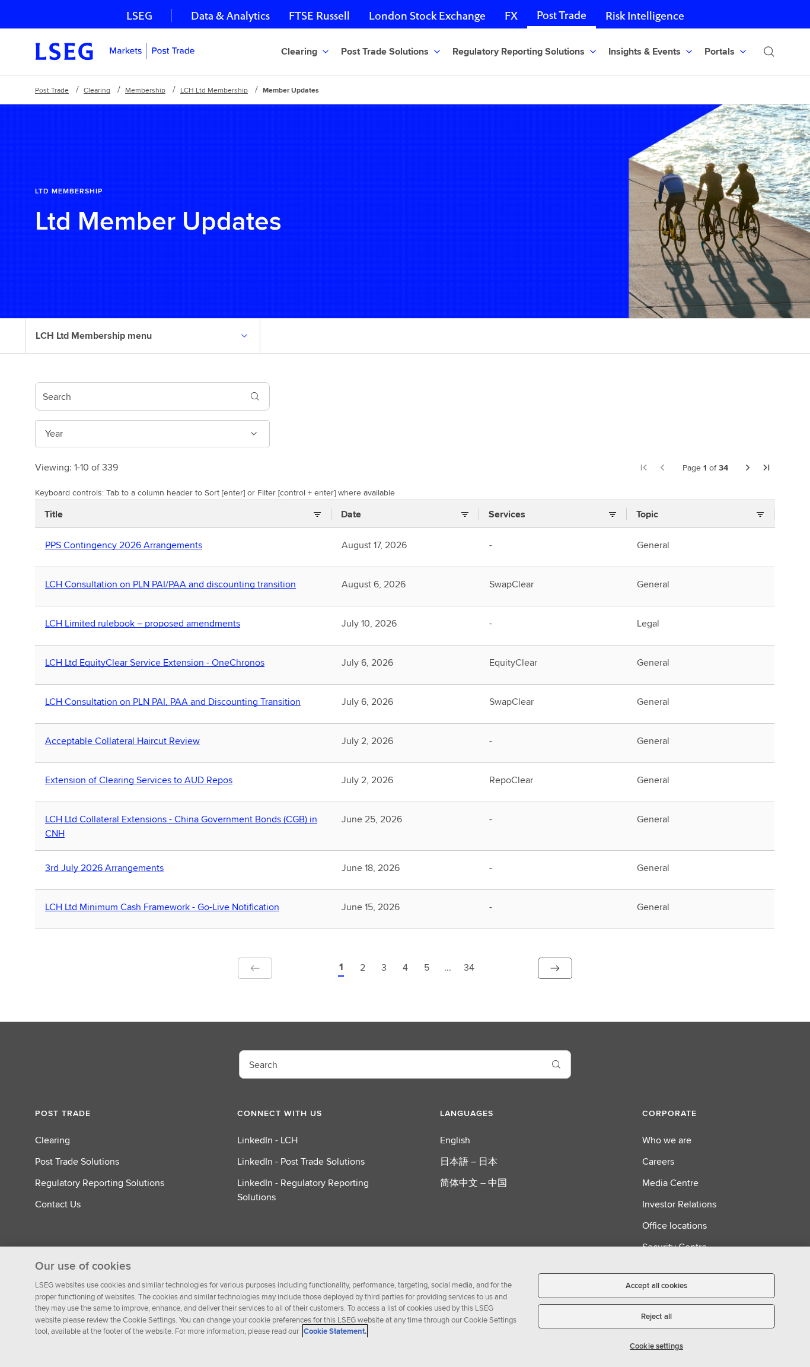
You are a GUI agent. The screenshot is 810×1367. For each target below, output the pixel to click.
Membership (145, 90)
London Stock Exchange (427, 16)
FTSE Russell (319, 16)
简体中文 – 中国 (473, 1183)
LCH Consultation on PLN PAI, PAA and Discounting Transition (175, 702)
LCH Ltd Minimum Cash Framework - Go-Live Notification (165, 907)
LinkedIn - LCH (267, 1140)
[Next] (747, 467)
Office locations (674, 1225)
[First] (643, 467)
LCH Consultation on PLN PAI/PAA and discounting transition (173, 584)
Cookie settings (656, 1346)
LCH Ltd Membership (214, 90)
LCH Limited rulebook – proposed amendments (145, 623)
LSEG (139, 16)
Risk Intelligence (644, 16)
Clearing (97, 90)
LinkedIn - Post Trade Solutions (301, 1161)
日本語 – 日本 (469, 1161)
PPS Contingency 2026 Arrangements (126, 545)
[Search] (769, 51)
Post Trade (561, 15)
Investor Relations (679, 1204)
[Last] (766, 467)
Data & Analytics (230, 16)
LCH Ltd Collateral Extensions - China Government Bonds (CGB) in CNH (181, 826)
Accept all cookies (656, 1285)
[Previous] (662, 467)
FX (511, 16)
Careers (658, 1161)
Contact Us (58, 1204)
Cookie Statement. (335, 1331)
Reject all (656, 1316)
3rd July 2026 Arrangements (107, 868)
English (455, 1140)
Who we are (666, 1140)
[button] (340, 968)
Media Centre (670, 1183)
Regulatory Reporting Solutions (99, 1183)
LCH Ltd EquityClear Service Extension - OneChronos (157, 663)
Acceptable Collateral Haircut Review (125, 741)
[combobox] (138, 396)
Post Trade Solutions (77, 1161)
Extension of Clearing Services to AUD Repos (141, 780)
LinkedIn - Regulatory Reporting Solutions (303, 1190)
